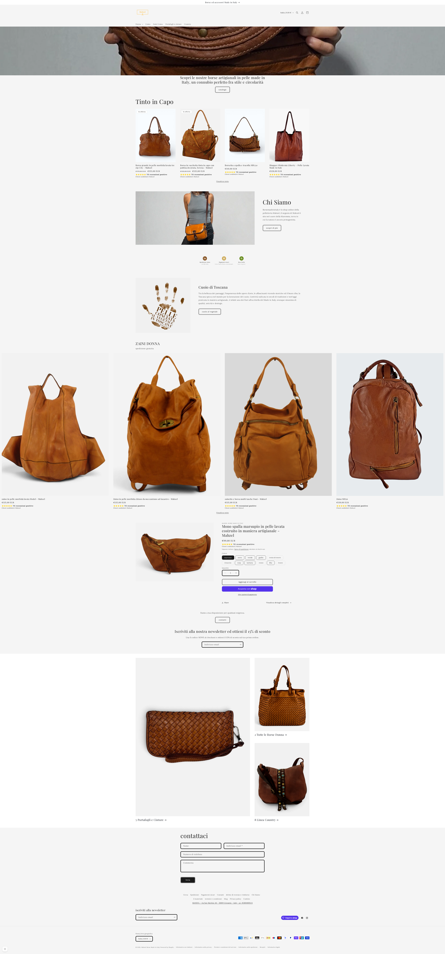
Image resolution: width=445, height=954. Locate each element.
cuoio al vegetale (210, 312)
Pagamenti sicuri (208, 895)
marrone (228, 558)
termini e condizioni (213, 899)
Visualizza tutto (222, 181)
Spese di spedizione (241, 549)
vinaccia (229, 563)
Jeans (281, 563)
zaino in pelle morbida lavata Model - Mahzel (23, 499)
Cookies (246, 899)
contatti (222, 620)
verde (250, 558)
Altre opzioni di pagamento (247, 594)
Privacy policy (235, 899)
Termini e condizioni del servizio (225, 947)
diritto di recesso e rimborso (237, 895)
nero (240, 558)
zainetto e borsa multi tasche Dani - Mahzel (246, 499)
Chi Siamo (256, 895)
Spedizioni (194, 895)
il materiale (198, 899)
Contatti (220, 895)
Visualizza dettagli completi (277, 603)
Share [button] (226, 603)
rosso (262, 563)
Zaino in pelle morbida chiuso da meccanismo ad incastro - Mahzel (145, 499)
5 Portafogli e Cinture (150, 820)
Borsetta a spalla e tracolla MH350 (241, 165)
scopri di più (272, 228)
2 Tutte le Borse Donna (269, 734)
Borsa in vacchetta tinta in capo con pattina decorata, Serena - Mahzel (197, 166)
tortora (250, 563)
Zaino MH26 (342, 499)
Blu (270, 563)
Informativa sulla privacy (203, 947)
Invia (188, 880)
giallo (261, 558)
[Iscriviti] (240, 644)
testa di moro (276, 558)
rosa (239, 563)
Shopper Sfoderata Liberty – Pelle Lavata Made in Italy (289, 166)
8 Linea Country (265, 820)
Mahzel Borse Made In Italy (150, 947)
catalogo (222, 90)
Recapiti (262, 947)
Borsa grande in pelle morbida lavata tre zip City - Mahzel (155, 166)
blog (226, 899)
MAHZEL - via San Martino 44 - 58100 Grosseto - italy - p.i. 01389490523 (222, 903)
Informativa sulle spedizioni (247, 947)
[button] (139, 24)
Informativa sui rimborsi (184, 947)
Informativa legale (274, 947)
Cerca (185, 895)
